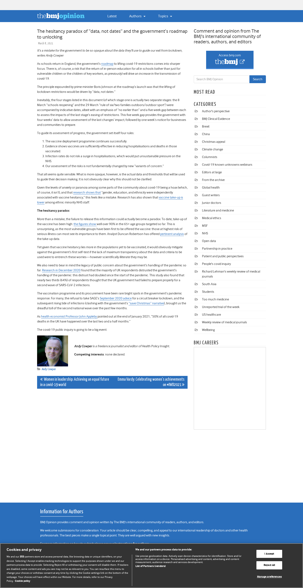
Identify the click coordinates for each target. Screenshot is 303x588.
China (206, 134)
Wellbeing (208, 330)
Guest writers (211, 195)
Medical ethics (211, 218)
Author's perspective (216, 111)
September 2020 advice (116, 298)
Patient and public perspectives (223, 256)
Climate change (212, 149)
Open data (209, 241)
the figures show (85, 224)
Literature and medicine (218, 210)
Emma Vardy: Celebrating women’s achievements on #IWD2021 (151, 382)
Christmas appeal (213, 142)
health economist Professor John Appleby (69, 316)
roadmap (107, 64)
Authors (135, 16)
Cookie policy (22, 581)
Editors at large (212, 172)
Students (208, 292)
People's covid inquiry (216, 264)
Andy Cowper (49, 369)
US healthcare (211, 314)
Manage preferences (269, 576)
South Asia (209, 284)
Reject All (269, 565)
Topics (163, 16)
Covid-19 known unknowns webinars (227, 164)
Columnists (209, 157)
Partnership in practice (217, 248)
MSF (205, 226)
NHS (205, 233)
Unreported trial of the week (221, 307)
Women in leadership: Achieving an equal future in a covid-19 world (74, 382)
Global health (211, 187)
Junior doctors (211, 203)
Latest (112, 16)
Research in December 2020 (61, 270)
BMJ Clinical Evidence (216, 119)
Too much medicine (215, 299)
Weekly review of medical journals (224, 322)
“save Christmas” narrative (146, 303)
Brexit (205, 126)
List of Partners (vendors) (150, 566)
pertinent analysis (172, 234)
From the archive (213, 180)
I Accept (269, 553)
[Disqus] (112, 443)
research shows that (87, 192)
